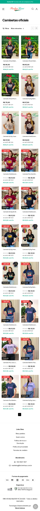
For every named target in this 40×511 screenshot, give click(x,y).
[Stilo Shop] (17, 9)
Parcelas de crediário (20, 450)
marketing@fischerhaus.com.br (21, 465)
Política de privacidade (20, 447)
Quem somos (20, 437)
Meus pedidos (20, 433)
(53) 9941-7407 (21, 462)
